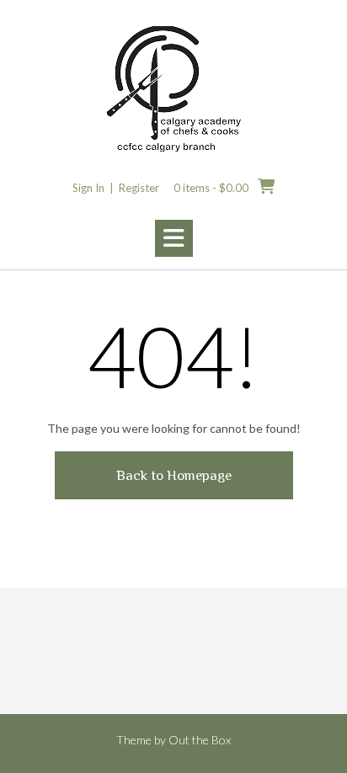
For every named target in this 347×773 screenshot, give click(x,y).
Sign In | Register (115, 188)
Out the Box (199, 740)
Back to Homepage (174, 475)
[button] (174, 238)
